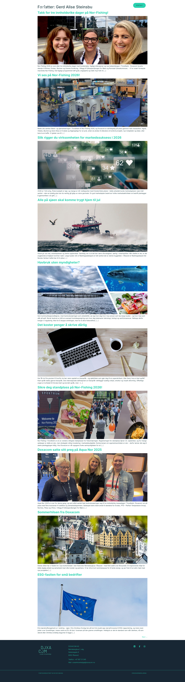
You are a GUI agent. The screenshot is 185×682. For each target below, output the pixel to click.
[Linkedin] (134, 646)
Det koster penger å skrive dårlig (62, 325)
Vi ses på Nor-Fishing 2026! (59, 75)
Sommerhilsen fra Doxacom (59, 512)
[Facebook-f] (139, 646)
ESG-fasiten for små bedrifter (60, 574)
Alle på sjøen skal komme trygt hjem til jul (69, 200)
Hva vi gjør (115, 5)
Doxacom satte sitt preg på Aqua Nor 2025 (70, 450)
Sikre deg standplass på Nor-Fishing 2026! (70, 387)
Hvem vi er (104, 5)
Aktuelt (124, 5)
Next (144, 637)
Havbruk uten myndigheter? (59, 262)
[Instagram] (144, 646)
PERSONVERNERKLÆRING (139, 673)
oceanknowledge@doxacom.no (83, 662)
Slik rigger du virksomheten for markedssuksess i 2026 (79, 137)
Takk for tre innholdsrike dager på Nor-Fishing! (73, 12)
